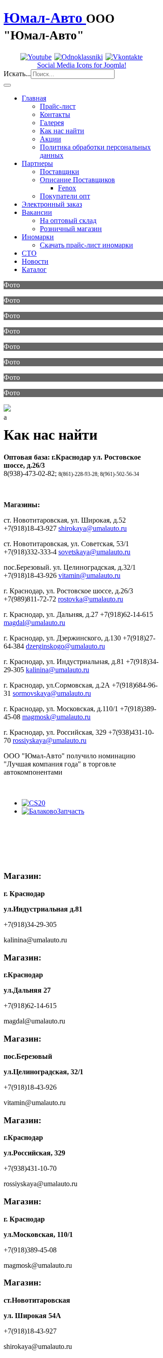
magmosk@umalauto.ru (56, 717)
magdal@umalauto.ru (34, 622)
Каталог (34, 269)
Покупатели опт (65, 196)
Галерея (52, 122)
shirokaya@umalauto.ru (92, 528)
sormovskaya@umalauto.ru (52, 693)
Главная (34, 98)
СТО (29, 253)
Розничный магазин (71, 229)
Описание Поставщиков (77, 180)
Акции (50, 139)
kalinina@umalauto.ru (57, 670)
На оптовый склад (68, 220)
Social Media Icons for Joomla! (81, 65)
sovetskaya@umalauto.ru (94, 552)
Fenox (67, 188)
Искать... (17, 74)
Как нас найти (62, 131)
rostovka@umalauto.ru (90, 599)
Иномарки (38, 237)
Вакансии (37, 212)
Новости (35, 261)
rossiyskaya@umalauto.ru (49, 740)
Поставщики (59, 171)
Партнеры (37, 163)
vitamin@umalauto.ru (89, 575)
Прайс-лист (58, 106)
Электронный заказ (52, 204)
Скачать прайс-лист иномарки (86, 245)
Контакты (55, 114)
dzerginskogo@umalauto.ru (65, 646)
